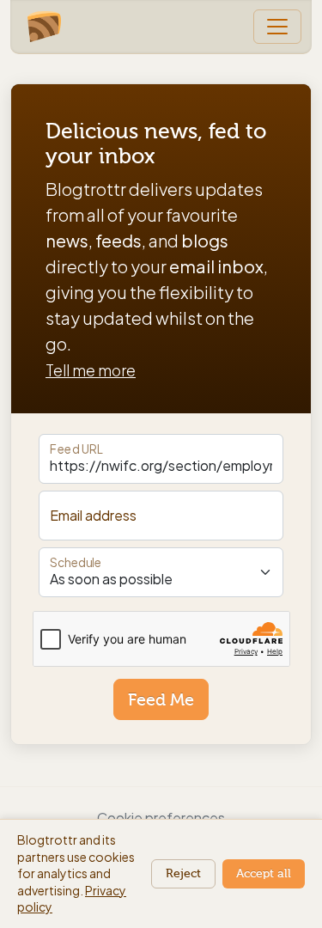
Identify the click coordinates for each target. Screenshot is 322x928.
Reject (183, 873)
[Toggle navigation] (277, 26)
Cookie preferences (161, 818)
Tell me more (91, 370)
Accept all (263, 873)
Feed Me (161, 699)
